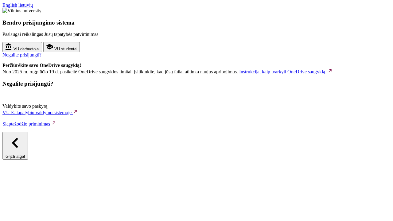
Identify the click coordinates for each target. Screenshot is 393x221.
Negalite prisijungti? (21, 54)
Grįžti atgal (15, 156)
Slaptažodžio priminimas (26, 123)
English (9, 5)
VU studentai (65, 49)
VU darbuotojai (26, 49)
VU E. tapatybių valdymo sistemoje (37, 112)
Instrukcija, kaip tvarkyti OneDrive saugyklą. (283, 71)
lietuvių (25, 5)
